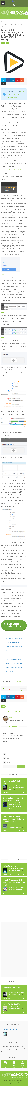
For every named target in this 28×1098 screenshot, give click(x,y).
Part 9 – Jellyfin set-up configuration (14, 667)
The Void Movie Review (9, 866)
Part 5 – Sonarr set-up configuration (14, 650)
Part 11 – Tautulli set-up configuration (14, 676)
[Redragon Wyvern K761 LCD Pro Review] (5, 787)
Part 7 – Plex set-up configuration (14, 659)
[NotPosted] (14, 13)
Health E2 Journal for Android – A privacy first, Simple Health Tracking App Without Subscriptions (13, 819)
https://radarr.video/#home (12, 169)
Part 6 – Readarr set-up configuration (14, 655)
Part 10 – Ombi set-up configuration (14, 672)
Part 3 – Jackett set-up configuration (14, 642)
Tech (7, 21)
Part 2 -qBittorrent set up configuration (14, 638)
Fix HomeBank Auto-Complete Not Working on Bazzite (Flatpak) (13, 799)
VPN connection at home (10, 1029)
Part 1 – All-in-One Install (13, 634)
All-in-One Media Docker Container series (15, 94)
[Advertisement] (12, 844)
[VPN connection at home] (5, 1034)
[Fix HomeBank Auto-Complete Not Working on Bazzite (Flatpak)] (5, 804)
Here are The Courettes (10, 1004)
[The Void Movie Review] (5, 870)
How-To (10, 21)
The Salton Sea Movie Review (11, 987)
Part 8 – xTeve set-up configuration (14, 663)
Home (3, 21)
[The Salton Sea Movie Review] (5, 994)
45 (24, 893)
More (14, 789)
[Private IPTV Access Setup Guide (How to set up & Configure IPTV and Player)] (5, 889)
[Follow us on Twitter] (15, 1)
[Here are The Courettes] (5, 1008)
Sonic (10, 717)
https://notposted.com (18, 681)
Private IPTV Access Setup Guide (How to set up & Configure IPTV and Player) (14, 882)
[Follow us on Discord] (13, 1)
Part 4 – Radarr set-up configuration (14, 646)
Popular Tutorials (14, 1024)
